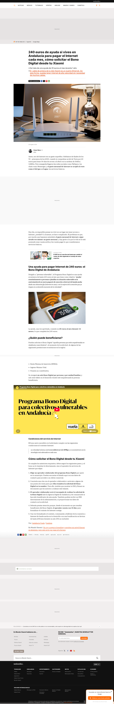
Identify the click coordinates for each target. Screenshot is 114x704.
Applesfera (16, 676)
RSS (74, 650)
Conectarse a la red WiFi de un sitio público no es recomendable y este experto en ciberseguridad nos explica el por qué (52, 626)
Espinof (41, 673)
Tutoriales (39, 5)
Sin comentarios (35, 81)
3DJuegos (29, 671)
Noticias (21, 5)
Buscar (97, 658)
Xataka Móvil (17, 673)
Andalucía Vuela (38, 523)
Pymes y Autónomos (93, 674)
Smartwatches (32, 636)
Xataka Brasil (17, 692)
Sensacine (41, 671)
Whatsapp (46, 642)
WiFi (48, 534)
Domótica (81, 5)
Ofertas (48, 5)
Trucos (15, 639)
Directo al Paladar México (56, 690)
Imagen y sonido (68, 5)
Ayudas (54, 534)
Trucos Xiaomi (17, 645)
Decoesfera (80, 673)
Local (60, 534)
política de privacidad (79, 641)
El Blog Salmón (93, 671)
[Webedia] (96, 1)
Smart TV (31, 645)
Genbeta (49, 523)
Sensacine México (43, 690)
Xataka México (17, 690)
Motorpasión (68, 671)
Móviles (29, 5)
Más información (68, 702)
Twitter (99, 5)
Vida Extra (29, 673)
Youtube (71, 650)
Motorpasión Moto (69, 673)
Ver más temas (18, 651)
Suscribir (84, 638)
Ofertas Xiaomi (18, 642)
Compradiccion (81, 676)
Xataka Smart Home (18, 678)
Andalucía (66, 534)
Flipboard (46, 81)
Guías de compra (33, 642)
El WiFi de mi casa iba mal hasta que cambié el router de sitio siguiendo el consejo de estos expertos (68, 256)
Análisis (57, 5)
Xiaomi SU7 (47, 645)
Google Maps (36, 41)
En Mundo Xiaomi (57, 252)
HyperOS (29, 41)
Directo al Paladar (56, 671)
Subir (95, 664)
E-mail (49, 81)
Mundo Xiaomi (17, 680)
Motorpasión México (68, 690)
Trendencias (81, 671)
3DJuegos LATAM (31, 690)
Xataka (15, 671)
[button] (38, 150)
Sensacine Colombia (41, 692)
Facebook (97, 5)
